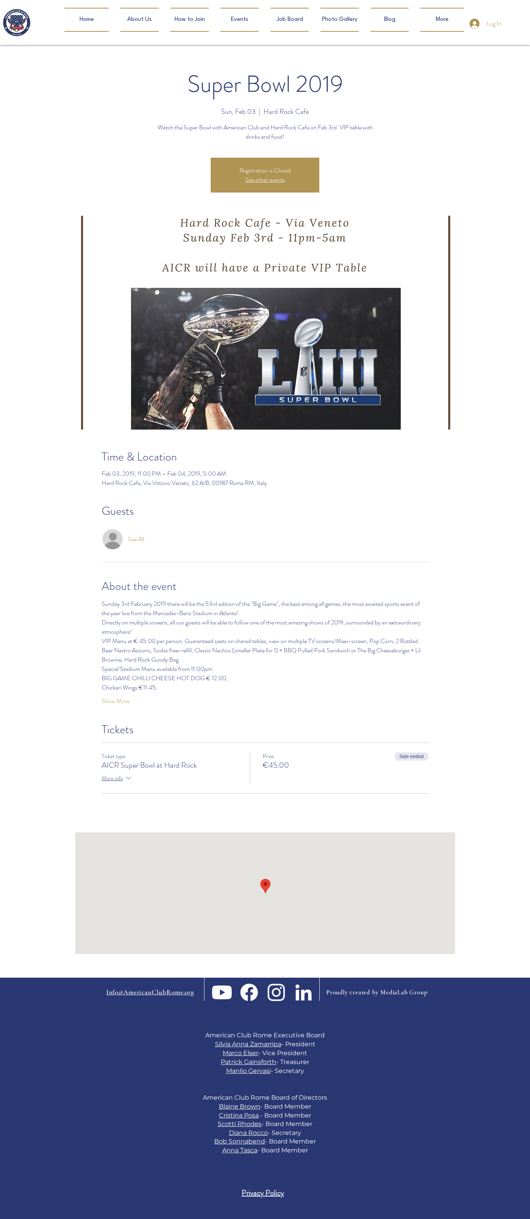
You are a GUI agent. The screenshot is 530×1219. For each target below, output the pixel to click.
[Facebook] (249, 992)
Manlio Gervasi (248, 1071)
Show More (116, 701)
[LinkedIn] (303, 992)
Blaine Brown (239, 1106)
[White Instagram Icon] (276, 992)
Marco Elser (240, 1053)
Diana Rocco (248, 1132)
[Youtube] (222, 992)
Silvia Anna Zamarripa (248, 1044)
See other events (265, 179)
